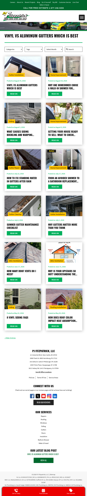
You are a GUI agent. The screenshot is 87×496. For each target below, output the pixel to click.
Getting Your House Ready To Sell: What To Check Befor (63, 133)
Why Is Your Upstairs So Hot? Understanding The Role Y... (62, 272)
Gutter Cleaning (15, 214)
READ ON (13, 94)
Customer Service (65, 2)
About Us (20, 2)
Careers (12, 2)
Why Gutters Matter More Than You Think (62, 226)
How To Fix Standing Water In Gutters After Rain (22, 179)
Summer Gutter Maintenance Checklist (23, 226)
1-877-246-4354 (56, 8)
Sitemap (52, 474)
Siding (11, 121)
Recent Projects (30, 2)
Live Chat (75, 2)
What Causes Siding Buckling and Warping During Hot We (19, 133)
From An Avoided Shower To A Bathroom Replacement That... (63, 179)
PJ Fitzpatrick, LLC (43, 474)
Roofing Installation (58, 307)
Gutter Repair (14, 168)
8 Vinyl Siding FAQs (17, 317)
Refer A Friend (44, 5)
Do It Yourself (46, 2)
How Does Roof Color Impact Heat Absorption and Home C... (61, 319)
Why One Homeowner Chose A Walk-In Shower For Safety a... (63, 86)
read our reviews (43, 402)
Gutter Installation (16, 75)
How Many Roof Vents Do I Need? (21, 272)
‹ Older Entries (10, 338)
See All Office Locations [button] (44, 372)
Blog (38, 2)
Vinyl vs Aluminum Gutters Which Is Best (22, 86)
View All (43, 460)
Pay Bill (54, 2)
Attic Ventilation (15, 261)
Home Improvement (58, 75)
